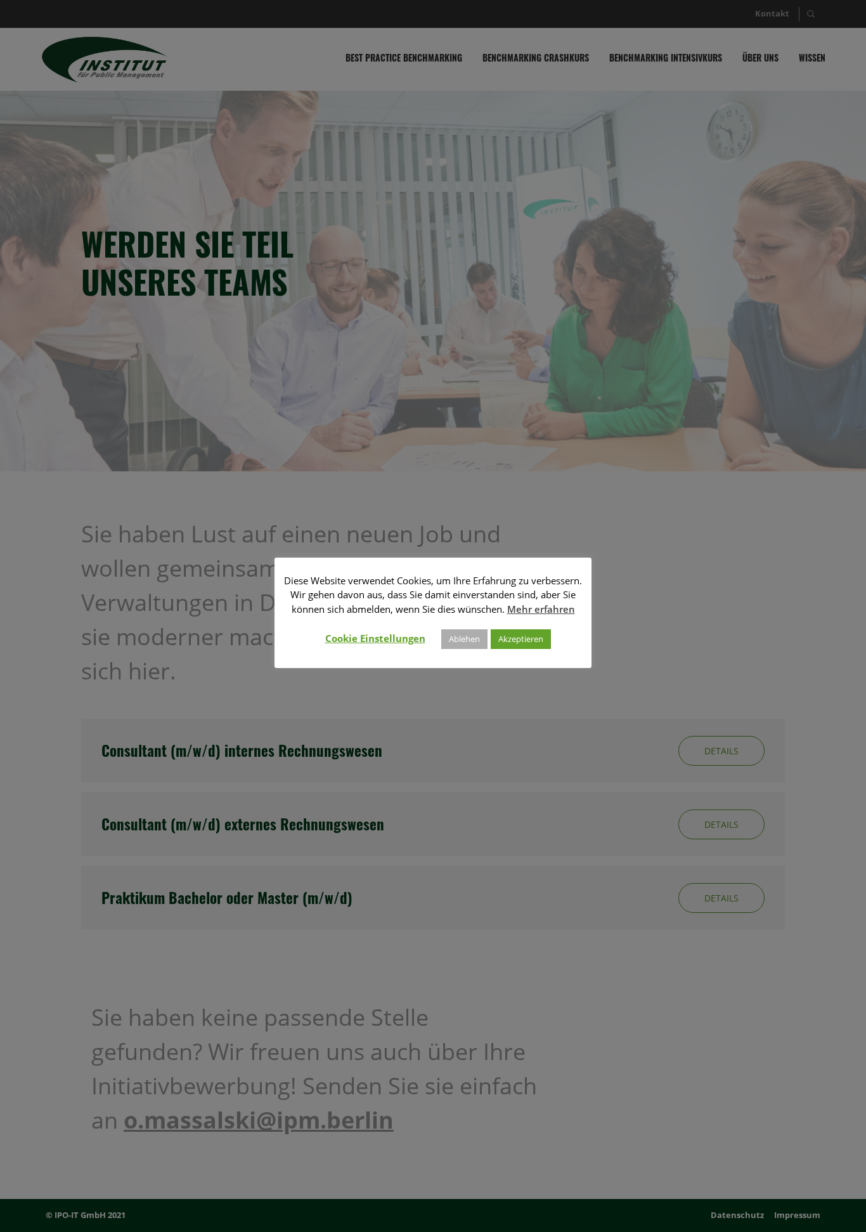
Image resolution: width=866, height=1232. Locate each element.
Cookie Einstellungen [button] (375, 638)
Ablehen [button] (464, 639)
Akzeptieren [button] (520, 639)
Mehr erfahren (541, 609)
